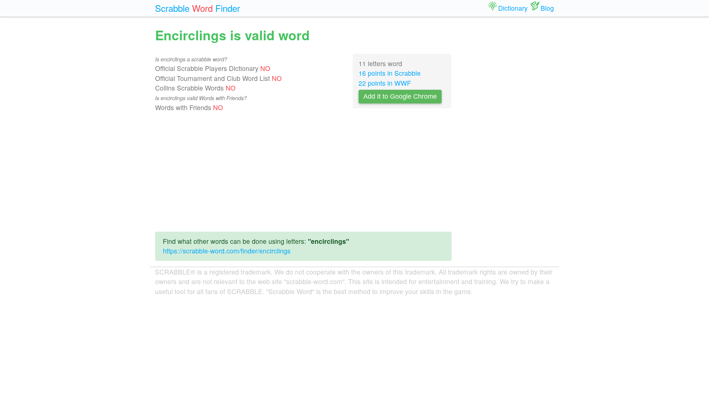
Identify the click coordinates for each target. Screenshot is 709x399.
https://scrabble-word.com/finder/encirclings (227, 250)
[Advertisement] (303, 174)
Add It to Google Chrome (400, 96)
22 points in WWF (385, 83)
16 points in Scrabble (390, 73)
